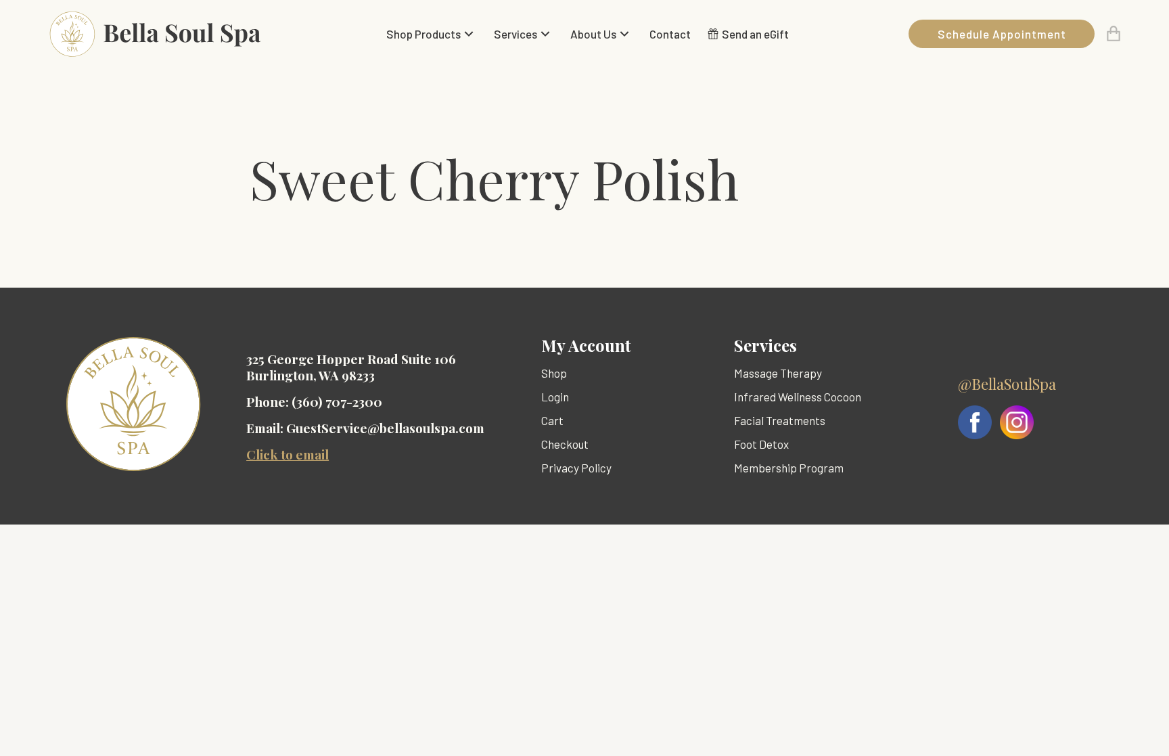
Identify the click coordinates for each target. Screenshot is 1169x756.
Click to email (287, 454)
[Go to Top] (1140, 727)
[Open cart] (1113, 34)
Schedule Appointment (1002, 34)
